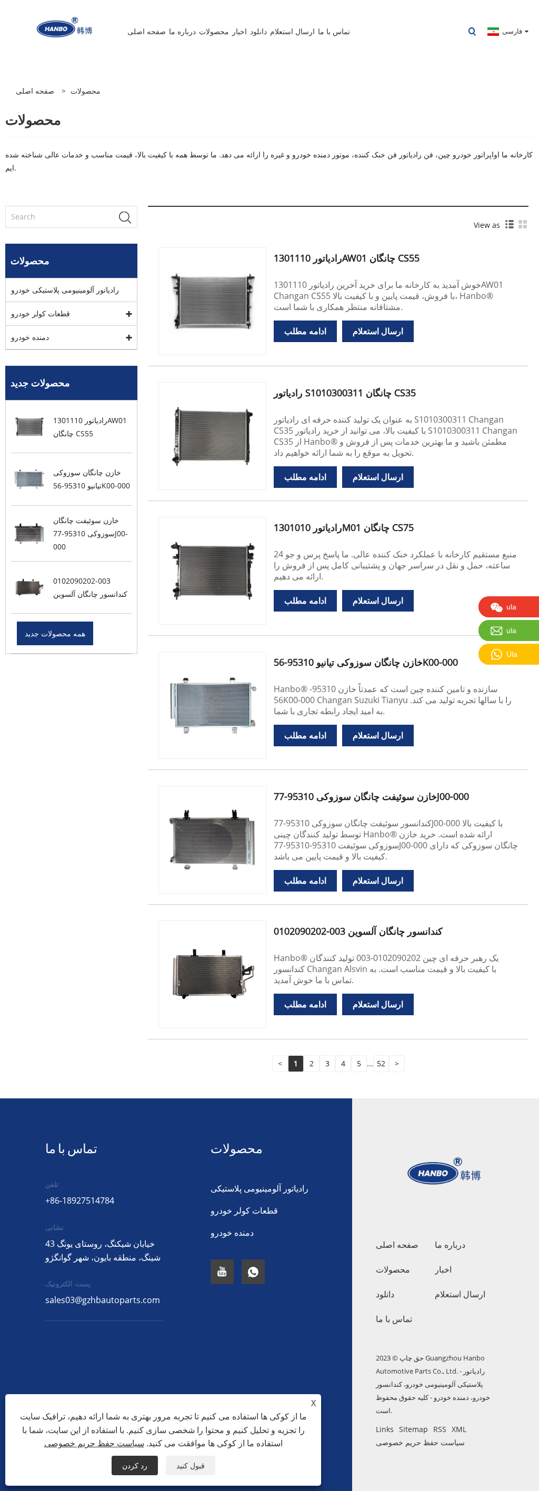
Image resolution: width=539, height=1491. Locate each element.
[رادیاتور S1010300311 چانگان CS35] (212, 435)
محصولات (86, 91)
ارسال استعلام (378, 331)
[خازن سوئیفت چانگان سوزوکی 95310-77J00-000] (212, 839)
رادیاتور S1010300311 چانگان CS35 (345, 392)
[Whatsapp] (253, 1271)
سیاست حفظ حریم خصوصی (420, 1442)
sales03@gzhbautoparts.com (102, 1300)
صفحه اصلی (397, 1244)
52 (381, 1063)
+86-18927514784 (79, 1200)
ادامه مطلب (305, 331)
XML (459, 1429)
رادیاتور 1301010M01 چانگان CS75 (344, 527)
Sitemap (413, 1429)
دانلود (385, 1294)
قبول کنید (190, 1465)
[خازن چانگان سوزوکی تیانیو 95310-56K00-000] (212, 704)
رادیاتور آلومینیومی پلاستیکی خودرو (65, 290)
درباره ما (450, 1244)
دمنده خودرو (30, 337)
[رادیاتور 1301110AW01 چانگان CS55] (212, 300)
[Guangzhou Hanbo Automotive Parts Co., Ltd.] (57, 31)
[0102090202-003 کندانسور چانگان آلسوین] (212, 974)
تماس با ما (394, 1319)
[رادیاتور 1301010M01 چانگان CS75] (212, 570)
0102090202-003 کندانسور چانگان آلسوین (358, 931)
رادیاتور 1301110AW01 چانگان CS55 (347, 258)
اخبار (443, 1269)
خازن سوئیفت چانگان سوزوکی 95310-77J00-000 (371, 796)
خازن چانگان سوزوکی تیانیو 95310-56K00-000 (366, 662)
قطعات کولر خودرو (40, 313)
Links (385, 1429)
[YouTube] (222, 1271)
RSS (439, 1429)
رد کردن (134, 1465)
